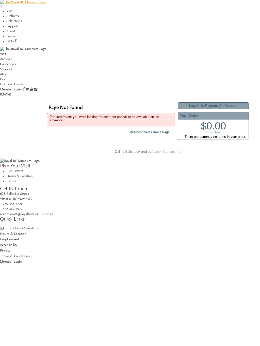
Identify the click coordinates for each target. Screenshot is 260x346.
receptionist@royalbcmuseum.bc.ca (26, 214)
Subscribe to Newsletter (22, 228)
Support (12, 26)
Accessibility (8, 245)
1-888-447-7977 (11, 209)
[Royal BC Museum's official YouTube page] (31, 89)
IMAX (11, 41)
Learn (10, 36)
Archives (12, 16)
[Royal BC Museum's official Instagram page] (35, 89)
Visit (9, 11)
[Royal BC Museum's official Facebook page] (24, 89)
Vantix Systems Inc (166, 151)
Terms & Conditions (15, 256)
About (10, 31)
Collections (14, 21)
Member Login (11, 89)
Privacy (5, 251)
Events (11, 181)
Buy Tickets (14, 171)
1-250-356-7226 (11, 204)
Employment (9, 239)
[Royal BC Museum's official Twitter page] (27, 89)
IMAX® (6, 95)
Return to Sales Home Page (150, 132)
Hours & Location (13, 84)
